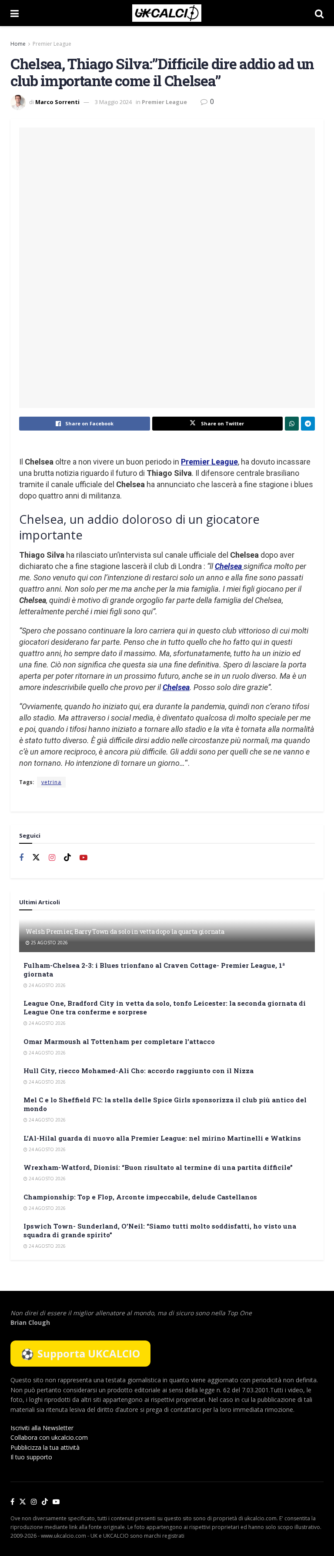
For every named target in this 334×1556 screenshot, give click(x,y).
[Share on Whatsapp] (292, 424)
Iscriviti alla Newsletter (41, 1428)
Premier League (52, 43)
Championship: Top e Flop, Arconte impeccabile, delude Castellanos (140, 1196)
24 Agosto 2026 (46, 985)
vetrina (51, 782)
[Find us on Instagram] (52, 858)
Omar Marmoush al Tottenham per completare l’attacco (119, 1041)
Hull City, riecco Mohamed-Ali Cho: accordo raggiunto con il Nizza (138, 1070)
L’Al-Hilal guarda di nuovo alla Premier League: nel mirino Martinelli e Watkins (162, 1138)
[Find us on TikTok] (45, 1502)
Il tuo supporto (31, 1457)
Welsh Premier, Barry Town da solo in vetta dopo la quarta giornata (125, 931)
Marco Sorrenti (57, 102)
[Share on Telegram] (308, 424)
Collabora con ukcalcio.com (49, 1437)
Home (18, 43)
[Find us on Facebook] (21, 858)
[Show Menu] (14, 13)
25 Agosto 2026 (49, 943)
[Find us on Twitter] (36, 857)
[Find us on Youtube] (83, 858)
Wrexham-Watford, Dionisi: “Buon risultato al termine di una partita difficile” (158, 1167)
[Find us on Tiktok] (67, 857)
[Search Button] (319, 13)
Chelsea (176, 687)
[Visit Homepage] (166, 13)
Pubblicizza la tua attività (45, 1447)
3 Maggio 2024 (113, 102)
